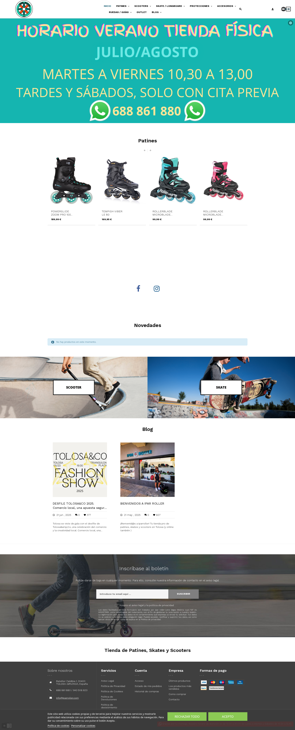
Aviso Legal (107, 680)
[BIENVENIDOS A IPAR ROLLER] (147, 469)
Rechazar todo (187, 716)
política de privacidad (161, 605)
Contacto (174, 699)
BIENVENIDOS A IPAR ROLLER (142, 503)
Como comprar (177, 694)
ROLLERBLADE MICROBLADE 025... (112, 213)
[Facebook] (138, 289)
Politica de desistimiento (109, 706)
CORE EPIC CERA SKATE (214, 213)
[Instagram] (157, 289)
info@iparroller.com (67, 697)
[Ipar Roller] (29, 9)
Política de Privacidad (113, 686)
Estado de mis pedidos (148, 686)
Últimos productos (179, 680)
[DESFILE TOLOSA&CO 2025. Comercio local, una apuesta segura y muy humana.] (80, 469)
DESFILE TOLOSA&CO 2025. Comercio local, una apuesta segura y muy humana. (79, 506)
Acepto (228, 716)
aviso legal (138, 605)
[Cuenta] (273, 9)
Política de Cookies (112, 691)
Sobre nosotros (60, 670)
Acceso (139, 680)
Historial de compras (147, 691)
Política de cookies (58, 725)
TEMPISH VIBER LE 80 (61, 213)
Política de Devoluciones (109, 698)
